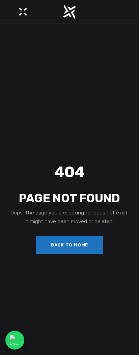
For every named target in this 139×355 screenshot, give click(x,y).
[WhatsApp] (14, 340)
